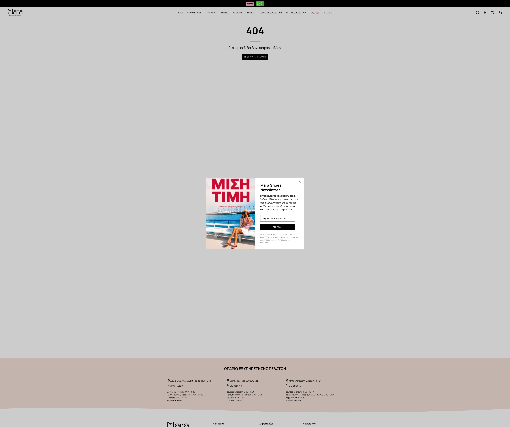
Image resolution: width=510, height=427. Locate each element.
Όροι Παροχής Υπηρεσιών (276, 240)
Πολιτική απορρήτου (289, 237)
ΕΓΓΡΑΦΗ (277, 227)
